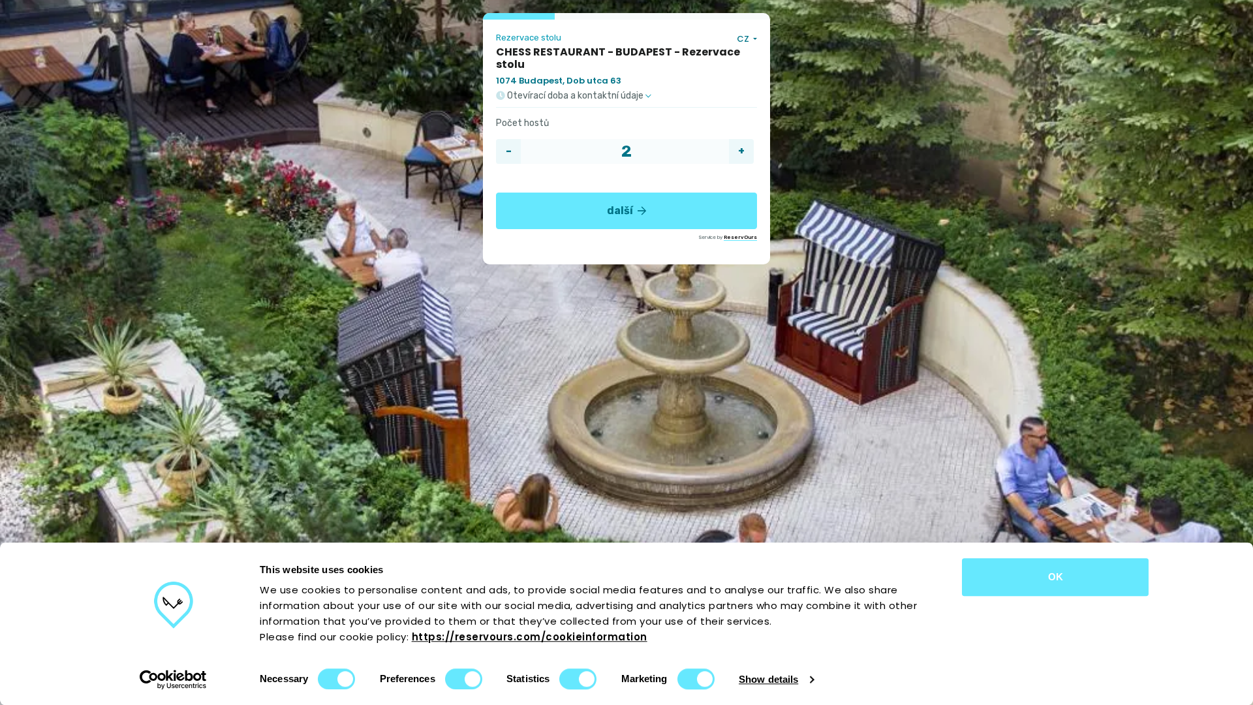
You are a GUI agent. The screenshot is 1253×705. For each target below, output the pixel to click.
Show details (768, 679)
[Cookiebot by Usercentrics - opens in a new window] (173, 679)
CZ (744, 39)
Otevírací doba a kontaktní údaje (575, 96)
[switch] (463, 678)
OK (1055, 576)
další (621, 210)
